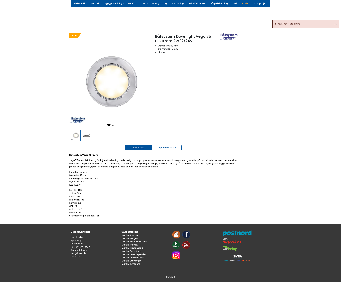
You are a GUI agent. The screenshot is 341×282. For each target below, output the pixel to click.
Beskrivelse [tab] (138, 147)
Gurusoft (170, 277)
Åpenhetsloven (79, 250)
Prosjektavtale (78, 253)
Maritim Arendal (129, 235)
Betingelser (77, 243)
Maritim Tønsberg (130, 263)
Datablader (77, 237)
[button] (109, 125)
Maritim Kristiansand (132, 247)
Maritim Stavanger (131, 260)
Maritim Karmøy (129, 244)
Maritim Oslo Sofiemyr (133, 257)
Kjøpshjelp (76, 240)
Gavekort (76, 256)
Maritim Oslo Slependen (133, 254)
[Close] (335, 24)
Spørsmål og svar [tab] (168, 147)
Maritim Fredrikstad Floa (134, 241)
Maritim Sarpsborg (131, 251)
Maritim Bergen (129, 238)
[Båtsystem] (228, 36)
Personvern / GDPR (81, 246)
